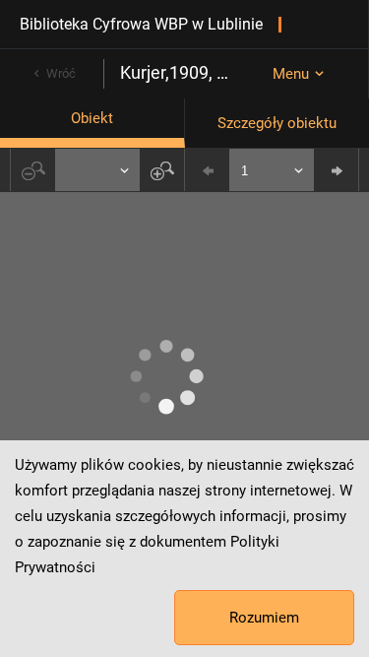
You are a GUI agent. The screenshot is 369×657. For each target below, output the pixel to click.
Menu (291, 74)
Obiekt (92, 118)
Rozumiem (264, 617)
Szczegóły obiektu (277, 123)
